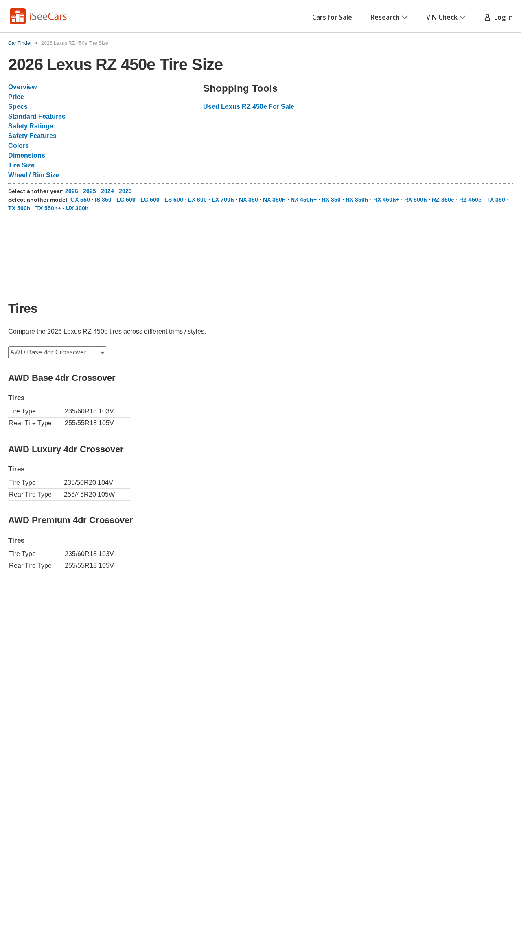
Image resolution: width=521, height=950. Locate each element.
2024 (107, 191)
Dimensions (26, 155)
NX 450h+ (304, 199)
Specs (18, 106)
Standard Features (37, 116)
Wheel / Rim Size (33, 175)
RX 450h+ (386, 199)
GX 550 (80, 199)
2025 (89, 191)
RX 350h (357, 199)
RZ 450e (470, 199)
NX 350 (248, 199)
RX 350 (331, 199)
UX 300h (77, 208)
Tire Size (21, 165)
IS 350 (103, 199)
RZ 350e (443, 199)
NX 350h (274, 199)
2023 (125, 191)
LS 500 (173, 199)
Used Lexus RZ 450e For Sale (248, 106)
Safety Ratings (30, 126)
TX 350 (495, 199)
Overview (22, 87)
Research (385, 17)
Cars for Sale (332, 17)
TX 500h (19, 208)
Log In (502, 17)
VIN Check (442, 17)
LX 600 (197, 199)
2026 (71, 191)
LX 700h (223, 199)
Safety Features (32, 135)
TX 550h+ (48, 208)
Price (16, 96)
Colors (18, 145)
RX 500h (415, 199)
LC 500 (126, 199)
